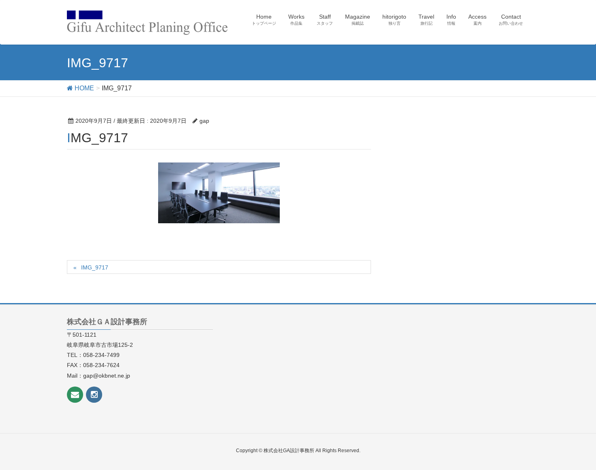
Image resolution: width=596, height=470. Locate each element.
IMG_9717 (94, 267)
